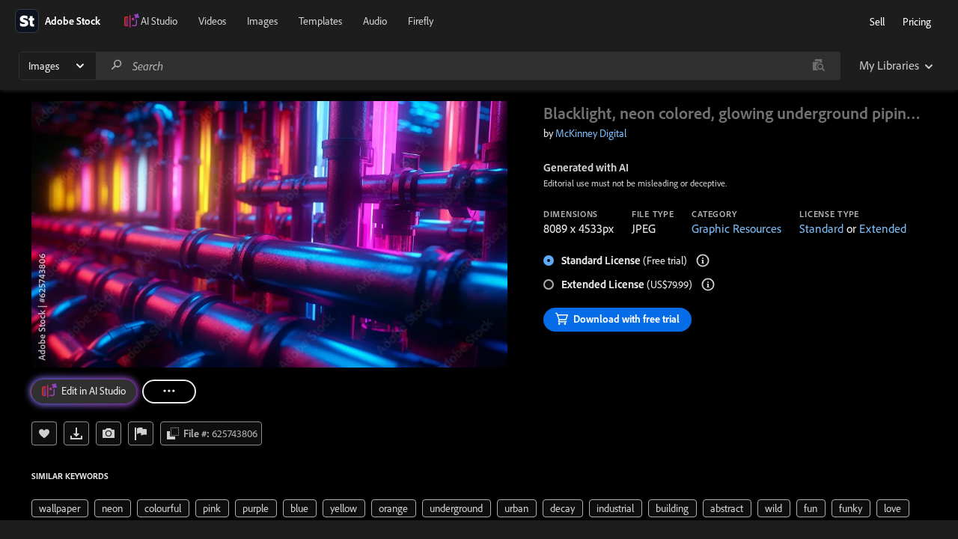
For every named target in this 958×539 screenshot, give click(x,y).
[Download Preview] (76, 433)
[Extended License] (708, 284)
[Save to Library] (44, 433)
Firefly (420, 21)
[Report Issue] (140, 433)
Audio (375, 21)
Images (262, 21)
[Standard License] (703, 260)
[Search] (117, 65)
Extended (882, 228)
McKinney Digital (590, 133)
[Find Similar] (108, 433)
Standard (821, 228)
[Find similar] (818, 65)
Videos (212, 21)
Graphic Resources (736, 228)
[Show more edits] (169, 392)
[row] (59, 508)
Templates (320, 21)
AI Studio (159, 21)
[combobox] (467, 66)
